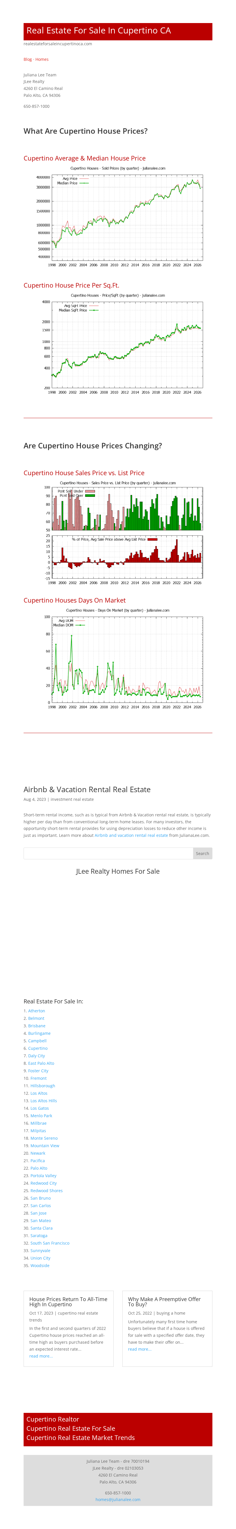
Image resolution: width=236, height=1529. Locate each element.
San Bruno (41, 1198)
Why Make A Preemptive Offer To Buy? (164, 1302)
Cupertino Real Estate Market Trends (80, 1437)
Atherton (36, 1010)
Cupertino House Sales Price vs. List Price (84, 472)
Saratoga (39, 1235)
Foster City (38, 1070)
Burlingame (39, 1033)
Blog (28, 59)
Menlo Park (41, 1115)
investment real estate (72, 799)
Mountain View (45, 1145)
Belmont (36, 1018)
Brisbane (36, 1025)
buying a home (171, 1313)
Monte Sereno (44, 1138)
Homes (42, 59)
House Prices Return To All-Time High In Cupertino (68, 1302)
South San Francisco (50, 1243)
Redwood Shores (47, 1190)
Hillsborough (43, 1085)
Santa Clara (42, 1228)
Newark (38, 1153)
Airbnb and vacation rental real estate (131, 835)
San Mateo (41, 1220)
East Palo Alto (41, 1063)
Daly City (36, 1055)
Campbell (37, 1040)
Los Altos (39, 1093)
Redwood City (44, 1183)
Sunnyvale (40, 1250)
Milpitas (38, 1130)
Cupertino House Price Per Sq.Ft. (71, 285)
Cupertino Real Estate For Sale (70, 1428)
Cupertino (37, 1048)
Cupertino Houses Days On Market (75, 600)
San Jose (39, 1213)
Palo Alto (39, 1168)
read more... (41, 1356)
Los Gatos (40, 1108)
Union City (40, 1258)
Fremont (39, 1078)
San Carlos (41, 1205)
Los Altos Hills (44, 1100)
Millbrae (39, 1123)
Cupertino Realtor (52, 1419)
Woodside (40, 1265)
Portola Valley (43, 1175)
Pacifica (38, 1160)
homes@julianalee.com (118, 1499)
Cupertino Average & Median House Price (85, 158)
